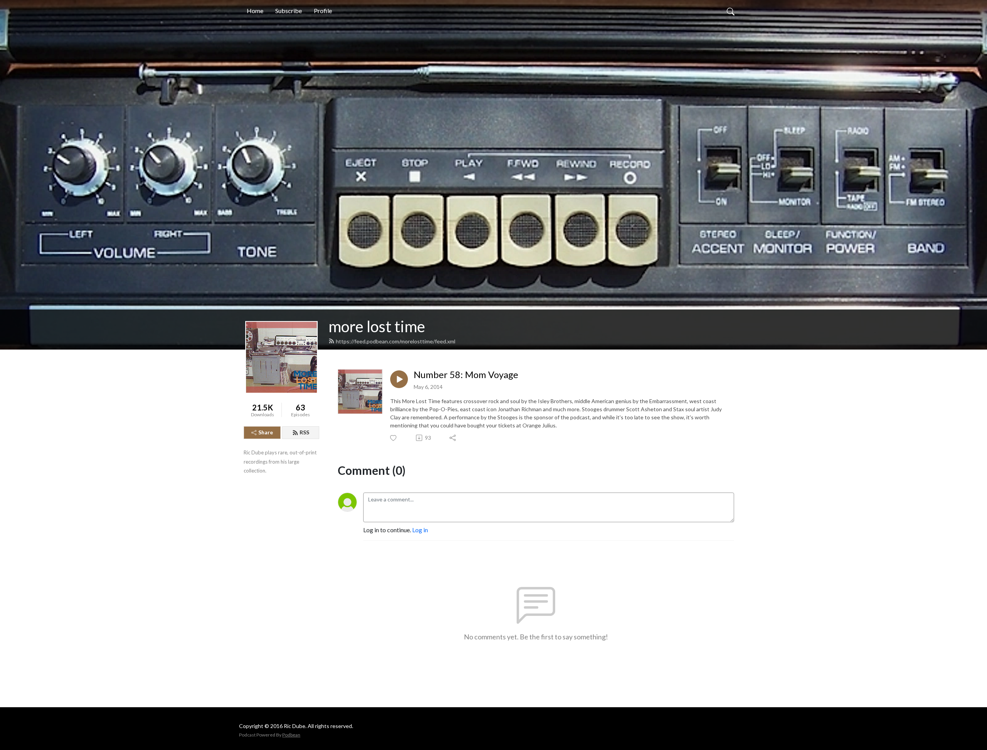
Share (265, 432)
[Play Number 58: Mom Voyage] (399, 379)
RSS (304, 432)
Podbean (291, 735)
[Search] (731, 10)
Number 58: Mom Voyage (466, 374)
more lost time (376, 326)
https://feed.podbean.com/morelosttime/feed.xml (395, 341)
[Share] (453, 438)
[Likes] (393, 438)
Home (255, 10)
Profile (323, 10)
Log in (420, 529)
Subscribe (288, 10)
